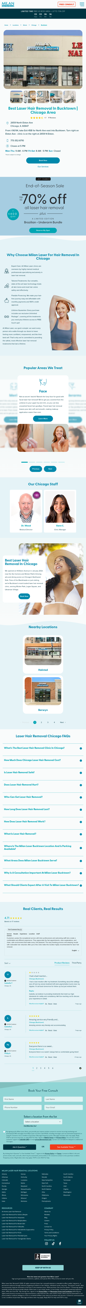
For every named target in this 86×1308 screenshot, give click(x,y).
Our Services (43, 166)
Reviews (47, 1215)
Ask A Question (20, 1147)
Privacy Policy (61, 1137)
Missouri (24, 1198)
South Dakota (68, 1177)
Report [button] (50, 1004)
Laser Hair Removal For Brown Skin (13, 1224)
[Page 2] (30, 97)
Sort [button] (6, 963)
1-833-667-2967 (24, 1139)
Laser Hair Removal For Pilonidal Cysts (14, 1236)
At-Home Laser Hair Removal (11, 1212)
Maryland (24, 1186)
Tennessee (66, 1180)
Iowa (3, 1201)
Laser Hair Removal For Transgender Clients (16, 1239)
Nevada (44, 1177)
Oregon (44, 1198)
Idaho (4, 1192)
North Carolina (47, 1186)
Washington (67, 1192)
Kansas (23, 1174)
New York (45, 1183)
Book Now (43, 160)
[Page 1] (16, 97)
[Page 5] (69, 97)
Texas (65, 1183)
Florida (4, 1186)
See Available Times (66, 1147)
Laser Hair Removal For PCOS (11, 1233)
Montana (24, 1201)
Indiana (4, 1198)
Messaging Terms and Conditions (61, 1291)
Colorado (5, 1180)
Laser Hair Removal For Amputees (13, 1218)
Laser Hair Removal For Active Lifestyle (14, 1215)
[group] (16, 918)
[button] (82, 4)
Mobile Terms (48, 1137)
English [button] (74, 950)
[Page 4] (56, 97)
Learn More (43, 418)
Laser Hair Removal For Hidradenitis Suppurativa (18, 1230)
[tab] (62, 963)
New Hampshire (47, 1180)
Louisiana (24, 1180)
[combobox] (43, 1121)
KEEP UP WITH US (43, 1267)
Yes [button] (46, 1004)
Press (46, 1224)
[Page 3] (43, 97)
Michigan (24, 1192)
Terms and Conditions (51, 1233)
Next (50, 469)
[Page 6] (61, 462)
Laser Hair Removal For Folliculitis (13, 1227)
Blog (45, 1218)
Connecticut (6, 1183)
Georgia (4, 1189)
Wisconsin (66, 1195)
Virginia (65, 1189)
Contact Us (48, 1227)
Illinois (4, 1195)
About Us (47, 1212)
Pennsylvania (46, 1201)
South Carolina (68, 1174)
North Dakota (46, 1189)
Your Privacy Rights (50, 1236)
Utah (65, 1186)
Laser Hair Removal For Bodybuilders (14, 1221)
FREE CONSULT (66, 4)
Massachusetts (26, 1189)
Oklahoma (45, 1195)
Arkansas (5, 1177)
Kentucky (24, 1177)
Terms (59, 1153)
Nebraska (45, 1174)
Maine (23, 1183)
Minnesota (24, 1195)
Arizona (4, 1174)
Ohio (43, 1192)
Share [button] (55, 1004)
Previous (35, 469)
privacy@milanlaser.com (43, 1139)
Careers (46, 1221)
